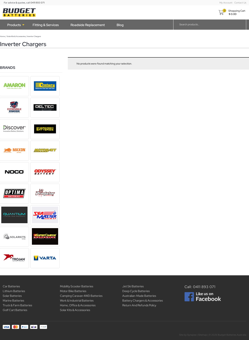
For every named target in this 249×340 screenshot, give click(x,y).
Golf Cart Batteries (15, 310)
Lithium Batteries (14, 291)
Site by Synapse (187, 334)
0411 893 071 (37, 2)
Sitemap (202, 334)
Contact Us (240, 2)
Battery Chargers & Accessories (142, 300)
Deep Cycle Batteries (136, 291)
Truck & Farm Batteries (17, 305)
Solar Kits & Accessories (16, 36)
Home (2, 36)
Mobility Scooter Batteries (76, 286)
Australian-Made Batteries (139, 296)
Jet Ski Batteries (133, 286)
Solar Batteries (12, 296)
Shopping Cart (236, 10)
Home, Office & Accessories (78, 305)
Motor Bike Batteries (73, 291)
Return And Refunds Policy (139, 305)
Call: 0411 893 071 (199, 286)
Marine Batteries (13, 300)
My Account (225, 2)
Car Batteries (11, 286)
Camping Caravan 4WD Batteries (81, 296)
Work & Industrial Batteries (77, 300)
